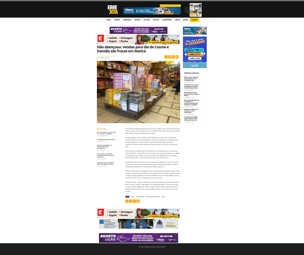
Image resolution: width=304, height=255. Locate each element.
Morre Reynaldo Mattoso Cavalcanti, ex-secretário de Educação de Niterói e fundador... (191, 102)
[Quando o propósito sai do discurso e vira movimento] (203, 111)
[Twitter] (169, 57)
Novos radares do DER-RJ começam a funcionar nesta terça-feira (105, 155)
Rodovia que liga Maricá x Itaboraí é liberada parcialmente (104, 146)
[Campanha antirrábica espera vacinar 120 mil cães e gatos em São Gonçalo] (203, 118)
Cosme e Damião (140, 196)
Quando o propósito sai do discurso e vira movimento (191, 110)
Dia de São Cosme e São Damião (152, 196)
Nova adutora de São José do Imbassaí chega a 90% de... (191, 94)
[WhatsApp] (173, 57)
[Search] (179, 5)
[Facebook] (166, 57)
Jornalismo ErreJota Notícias (107, 56)
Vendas (163, 196)
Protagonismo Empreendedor (106, 139)
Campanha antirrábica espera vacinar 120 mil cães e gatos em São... (191, 118)
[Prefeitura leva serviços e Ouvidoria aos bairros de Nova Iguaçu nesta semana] (203, 86)
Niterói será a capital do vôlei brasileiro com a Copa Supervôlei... (191, 78)
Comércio (132, 196)
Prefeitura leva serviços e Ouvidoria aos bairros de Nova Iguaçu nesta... (191, 86)
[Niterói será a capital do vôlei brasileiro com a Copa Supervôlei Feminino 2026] (203, 79)
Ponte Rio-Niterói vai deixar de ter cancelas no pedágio (106, 133)
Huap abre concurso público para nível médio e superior (105, 163)
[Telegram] (177, 57)
